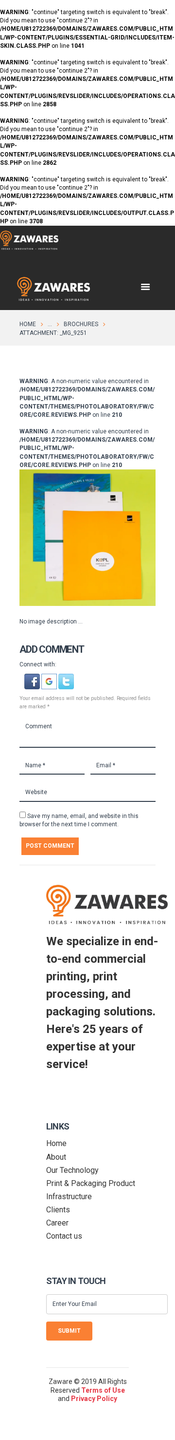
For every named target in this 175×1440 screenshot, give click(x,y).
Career (57, 1222)
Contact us (64, 1236)
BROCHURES (81, 324)
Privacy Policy (94, 1398)
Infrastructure (69, 1196)
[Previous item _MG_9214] (53, 538)
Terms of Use (103, 1390)
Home (27, 324)
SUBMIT (69, 1330)
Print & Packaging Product (90, 1183)
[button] (32, 677)
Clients (58, 1209)
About (56, 1157)
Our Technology (72, 1170)
